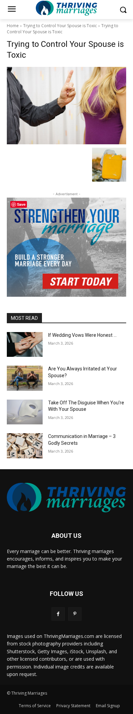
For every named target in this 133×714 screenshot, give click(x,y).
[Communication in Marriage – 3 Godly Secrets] (25, 445)
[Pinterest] (75, 614)
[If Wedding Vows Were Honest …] (25, 344)
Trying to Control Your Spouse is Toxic (60, 26)
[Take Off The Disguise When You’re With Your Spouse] (25, 412)
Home (13, 26)
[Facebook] (58, 614)
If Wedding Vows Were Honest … (82, 335)
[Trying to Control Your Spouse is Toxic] (66, 105)
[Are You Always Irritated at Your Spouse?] (25, 378)
